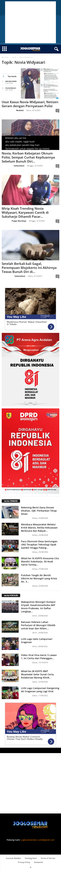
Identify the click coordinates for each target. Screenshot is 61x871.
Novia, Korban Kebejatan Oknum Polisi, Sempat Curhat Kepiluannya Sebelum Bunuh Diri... (28, 157)
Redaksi (20, 110)
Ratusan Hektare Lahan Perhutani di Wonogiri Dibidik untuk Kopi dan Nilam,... (38, 625)
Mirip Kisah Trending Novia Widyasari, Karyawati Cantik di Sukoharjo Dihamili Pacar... (25, 212)
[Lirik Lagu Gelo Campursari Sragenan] (10, 643)
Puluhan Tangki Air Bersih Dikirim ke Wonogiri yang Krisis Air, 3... (39, 578)
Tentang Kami (31, 858)
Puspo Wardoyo (19, 221)
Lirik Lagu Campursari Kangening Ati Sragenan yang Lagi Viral (40, 690)
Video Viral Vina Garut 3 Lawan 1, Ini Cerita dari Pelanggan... (39, 656)
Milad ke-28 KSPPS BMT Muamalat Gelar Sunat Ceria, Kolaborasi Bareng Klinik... (37, 674)
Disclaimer (38, 862)
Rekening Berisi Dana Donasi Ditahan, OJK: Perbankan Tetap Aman (39, 510)
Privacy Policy (24, 862)
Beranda (5, 57)
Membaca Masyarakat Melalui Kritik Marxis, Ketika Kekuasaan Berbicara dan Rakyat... (39, 527)
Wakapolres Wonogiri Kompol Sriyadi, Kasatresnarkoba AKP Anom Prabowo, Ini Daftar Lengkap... (38, 606)
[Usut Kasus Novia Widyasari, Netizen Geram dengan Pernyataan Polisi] (30, 83)
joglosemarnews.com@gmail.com (37, 840)
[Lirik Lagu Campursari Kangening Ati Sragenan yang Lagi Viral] (10, 693)
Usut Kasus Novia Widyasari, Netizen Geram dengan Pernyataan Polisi (30, 104)
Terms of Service (48, 858)
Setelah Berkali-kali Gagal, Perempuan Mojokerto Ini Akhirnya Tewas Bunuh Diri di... (29, 267)
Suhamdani (19, 165)
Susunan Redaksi (13, 858)
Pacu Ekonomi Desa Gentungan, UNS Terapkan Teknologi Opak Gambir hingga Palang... (39, 544)
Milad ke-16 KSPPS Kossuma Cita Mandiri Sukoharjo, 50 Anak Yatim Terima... (40, 561)
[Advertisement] (30, 22)
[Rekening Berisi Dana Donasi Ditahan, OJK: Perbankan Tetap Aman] (10, 512)
